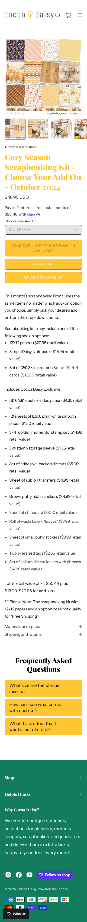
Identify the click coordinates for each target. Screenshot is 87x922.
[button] (57, 15)
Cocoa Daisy (26, 889)
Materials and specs (22, 626)
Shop (9, 777)
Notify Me (43, 264)
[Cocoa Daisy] (29, 15)
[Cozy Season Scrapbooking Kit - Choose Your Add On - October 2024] (15, 129)
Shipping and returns (23, 634)
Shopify (62, 889)
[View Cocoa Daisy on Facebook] (18, 874)
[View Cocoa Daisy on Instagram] (8, 874)
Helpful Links (18, 794)
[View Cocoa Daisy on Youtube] (29, 874)
